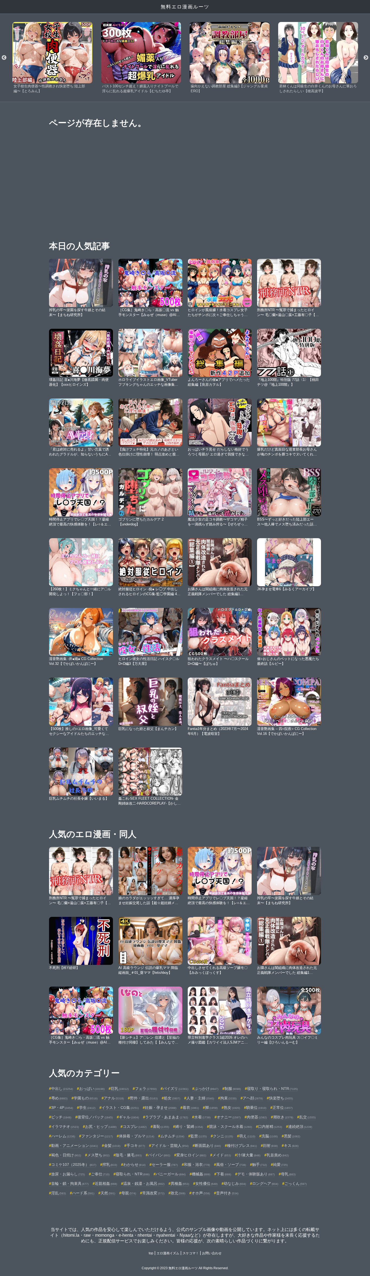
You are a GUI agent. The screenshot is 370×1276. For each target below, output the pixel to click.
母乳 (288, 1174)
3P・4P (62, 1107)
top (151, 1253)
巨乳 (120, 1088)
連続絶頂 (300, 1126)
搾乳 (109, 1164)
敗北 (178, 1193)
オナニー (229, 1117)
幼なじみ (235, 1183)
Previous (4, 57)
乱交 (307, 1117)
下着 (223, 1174)
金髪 (112, 1145)
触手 (259, 1164)
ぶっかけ (206, 1088)
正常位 (282, 1107)
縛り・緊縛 (189, 1126)
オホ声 (201, 1193)
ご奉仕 (100, 1174)
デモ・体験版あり (256, 1174)
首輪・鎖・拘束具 (70, 1183)
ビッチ (61, 1117)
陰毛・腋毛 (129, 1155)
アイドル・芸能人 (170, 1145)
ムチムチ (172, 1136)
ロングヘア (265, 1183)
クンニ (223, 1136)
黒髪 (292, 1136)
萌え (247, 1136)
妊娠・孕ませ (160, 1107)
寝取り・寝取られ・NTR (272, 1088)
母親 (128, 1193)
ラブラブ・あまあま (166, 1117)
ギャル (129, 1117)
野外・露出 (144, 1098)
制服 (233, 1088)
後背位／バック (95, 1117)
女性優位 (206, 1183)
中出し (62, 1088)
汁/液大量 (248, 1155)
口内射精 (270, 1126)
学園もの (86, 1098)
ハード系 (83, 1193)
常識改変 (153, 1193)
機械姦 (201, 1174)
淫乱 (58, 1193)
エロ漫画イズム (168, 1253)
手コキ (135, 1145)
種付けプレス (242, 1145)
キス (291, 1145)
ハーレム (63, 1136)
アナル (114, 1098)
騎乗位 (256, 1107)
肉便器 (257, 1117)
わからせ (134, 1164)
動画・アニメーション (74, 1145)
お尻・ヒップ (100, 1126)
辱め (59, 1098)
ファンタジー (97, 1136)
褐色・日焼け (66, 1155)
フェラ (146, 1088)
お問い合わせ (212, 1253)
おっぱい (92, 1088)
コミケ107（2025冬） (73, 1164)
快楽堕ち (281, 1098)
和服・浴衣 (197, 1164)
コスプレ (135, 1126)
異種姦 (180, 1183)
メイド (221, 1155)
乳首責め (278, 1155)
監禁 (198, 1136)
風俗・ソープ (231, 1164)
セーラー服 (165, 1164)
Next (366, 57)
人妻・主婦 (200, 1098)
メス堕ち (98, 1155)
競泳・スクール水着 (230, 1126)
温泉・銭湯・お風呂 (143, 1183)
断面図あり (208, 1145)
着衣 (191, 1107)
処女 (172, 1098)
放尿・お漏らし (68, 1174)
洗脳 (269, 1136)
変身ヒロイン (191, 1155)
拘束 (228, 1098)
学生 (87, 1107)
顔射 (270, 1145)
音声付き (227, 1193)
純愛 (280, 1164)
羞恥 (161, 1126)
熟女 (232, 1107)
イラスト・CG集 (120, 1107)
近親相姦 (106, 1183)
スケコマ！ (191, 1253)
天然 (107, 1193)
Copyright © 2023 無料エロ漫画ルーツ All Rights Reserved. (185, 1268)
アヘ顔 (253, 1098)
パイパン (159, 1155)
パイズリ (175, 1088)
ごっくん (295, 1183)
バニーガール (171, 1174)
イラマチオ (65, 1126)
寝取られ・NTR (133, 1174)
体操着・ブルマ (136, 1136)
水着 (202, 1117)
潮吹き (283, 1117)
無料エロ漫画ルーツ (185, 6)
